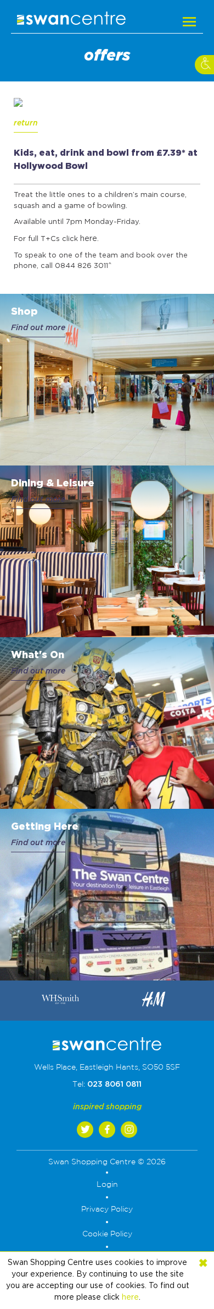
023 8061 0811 (114, 1084)
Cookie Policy (107, 1234)
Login (107, 1184)
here (88, 239)
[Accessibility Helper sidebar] (204, 64)
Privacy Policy (107, 1209)
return (26, 123)
